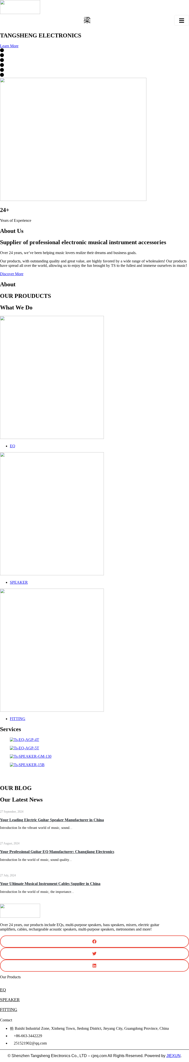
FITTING (8, 1009)
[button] (94, 773)
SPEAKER (10, 999)
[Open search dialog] (87, 21)
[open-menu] (181, 20)
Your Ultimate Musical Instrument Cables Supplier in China (50, 884)
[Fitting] (52, 710)
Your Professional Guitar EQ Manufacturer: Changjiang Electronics (57, 852)
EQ (3, 989)
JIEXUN (173, 1056)
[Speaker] (52, 574)
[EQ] (52, 437)
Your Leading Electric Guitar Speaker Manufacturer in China (52, 820)
